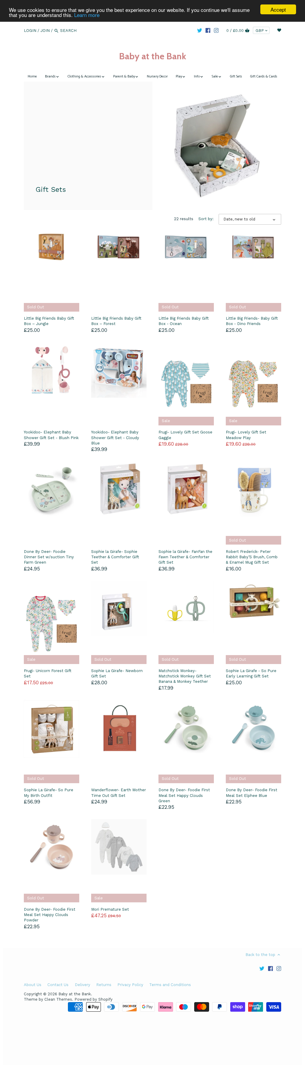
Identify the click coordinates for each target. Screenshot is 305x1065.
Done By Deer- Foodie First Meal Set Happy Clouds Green (184, 795)
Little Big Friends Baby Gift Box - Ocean (183, 321)
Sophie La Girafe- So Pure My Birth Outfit (48, 792)
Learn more (86, 14)
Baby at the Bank (152, 56)
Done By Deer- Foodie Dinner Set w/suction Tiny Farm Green (49, 557)
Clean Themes (58, 999)
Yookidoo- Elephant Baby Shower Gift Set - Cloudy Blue (115, 437)
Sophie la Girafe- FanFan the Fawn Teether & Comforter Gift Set (185, 557)
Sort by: (206, 219)
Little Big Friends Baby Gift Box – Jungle (49, 321)
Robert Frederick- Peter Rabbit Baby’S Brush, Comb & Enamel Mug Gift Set (252, 557)
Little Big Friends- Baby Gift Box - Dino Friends (252, 321)
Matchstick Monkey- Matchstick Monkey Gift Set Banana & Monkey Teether (184, 676)
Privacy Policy (130, 984)
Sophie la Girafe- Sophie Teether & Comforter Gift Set (115, 557)
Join (45, 30)
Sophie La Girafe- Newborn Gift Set (117, 673)
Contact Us (58, 984)
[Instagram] (216, 30)
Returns (103, 984)
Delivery (82, 984)
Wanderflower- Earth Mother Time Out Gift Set (118, 792)
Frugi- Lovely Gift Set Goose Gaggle (185, 435)
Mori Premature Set (110, 909)
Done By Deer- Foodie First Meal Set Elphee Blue (251, 792)
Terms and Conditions (170, 984)
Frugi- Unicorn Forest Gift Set (47, 673)
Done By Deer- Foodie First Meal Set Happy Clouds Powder (49, 914)
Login (30, 30)
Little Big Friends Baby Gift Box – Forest (116, 321)
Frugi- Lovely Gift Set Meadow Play (246, 435)
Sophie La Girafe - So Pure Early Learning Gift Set (251, 673)
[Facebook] (208, 30)
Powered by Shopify (93, 999)
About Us (32, 984)
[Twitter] (199, 30)
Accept (278, 9)
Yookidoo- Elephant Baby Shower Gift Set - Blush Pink (51, 435)
